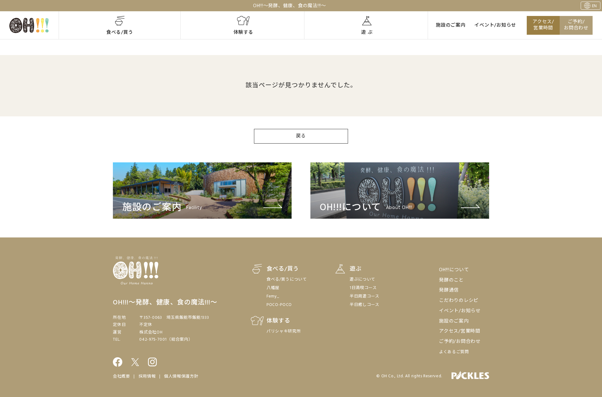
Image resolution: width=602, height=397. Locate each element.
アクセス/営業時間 (543, 25)
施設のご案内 (451, 25)
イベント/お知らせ (495, 25)
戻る (301, 136)
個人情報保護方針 (181, 376)
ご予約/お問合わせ (576, 25)
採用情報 (147, 376)
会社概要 (121, 376)
